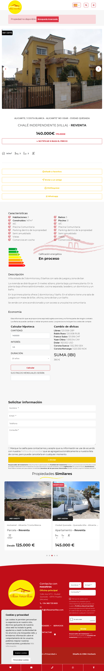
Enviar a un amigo (53, 180)
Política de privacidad (32, 451)
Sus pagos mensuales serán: (28, 373)
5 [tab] (57, 555)
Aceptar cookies (21, 653)
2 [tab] (49, 555)
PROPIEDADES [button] (43, 626)
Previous (5, 69)
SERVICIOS (58, 626)
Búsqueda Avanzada (48, 19)
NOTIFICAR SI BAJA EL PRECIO (53, 141)
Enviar (53, 460)
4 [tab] (54, 555)
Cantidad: (17, 330)
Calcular (30, 368)
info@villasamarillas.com (51, 610)
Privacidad (50, 654)
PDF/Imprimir (53, 188)
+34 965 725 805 (50, 603)
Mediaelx (91, 654)
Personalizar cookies (21, 660)
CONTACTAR (46, 632)
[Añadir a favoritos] (50, 485)
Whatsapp (53, 196)
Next (98, 69)
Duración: (17, 353)
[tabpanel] (30, 516)
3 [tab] (52, 555)
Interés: (15, 342)
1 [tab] (47, 555)
